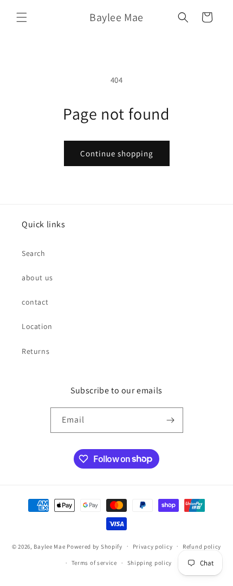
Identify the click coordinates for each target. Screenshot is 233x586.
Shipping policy (149, 563)
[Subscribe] (171, 420)
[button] (22, 17)
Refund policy (202, 546)
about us (37, 277)
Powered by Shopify (94, 546)
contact (35, 302)
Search (34, 253)
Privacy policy (153, 546)
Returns (35, 351)
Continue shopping (116, 153)
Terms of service (94, 563)
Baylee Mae (49, 546)
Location (37, 326)
